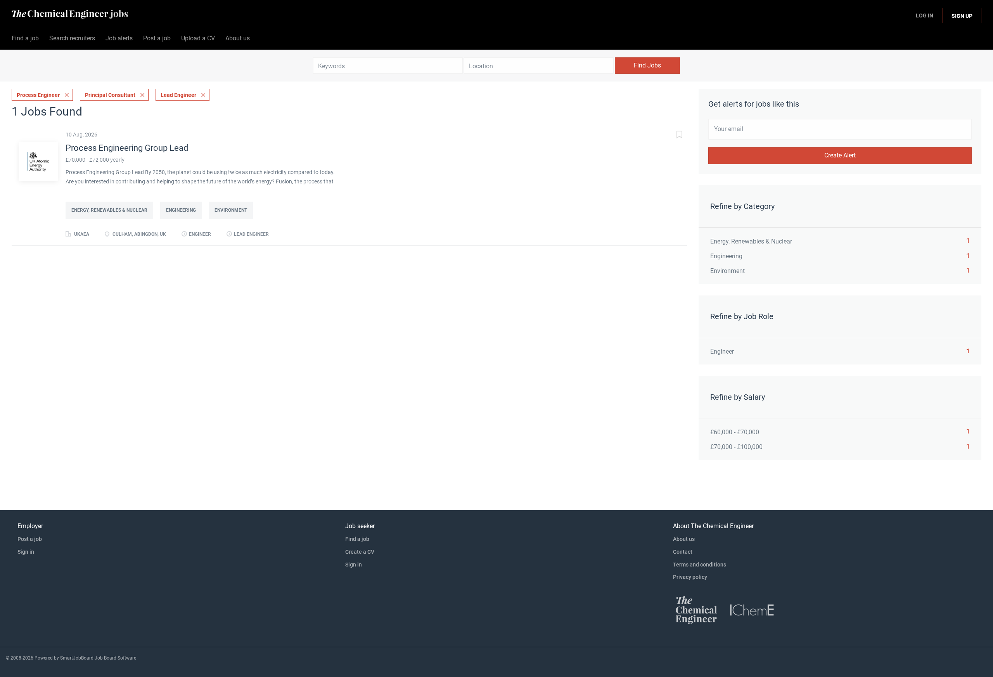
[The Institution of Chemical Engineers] (752, 609)
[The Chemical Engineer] (696, 609)
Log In (924, 15)
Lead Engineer (178, 95)
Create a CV (359, 552)
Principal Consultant (110, 95)
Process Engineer (38, 95)
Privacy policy (690, 577)
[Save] (671, 135)
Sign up (961, 16)
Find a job (357, 539)
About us (684, 539)
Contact (682, 552)
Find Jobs (647, 65)
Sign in (25, 552)
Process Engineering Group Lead (127, 148)
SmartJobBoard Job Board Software (98, 658)
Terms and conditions (699, 564)
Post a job (29, 539)
